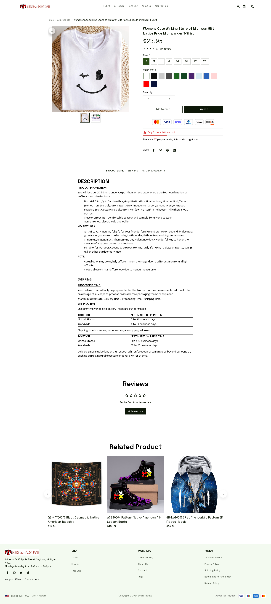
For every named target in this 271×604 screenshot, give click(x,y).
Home (51, 20)
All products (63, 20)
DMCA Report (39, 596)
